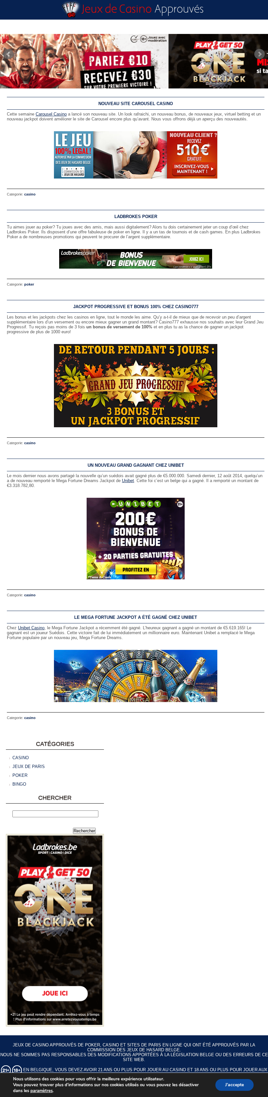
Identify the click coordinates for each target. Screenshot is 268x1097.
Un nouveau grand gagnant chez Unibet (136, 465)
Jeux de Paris (28, 766)
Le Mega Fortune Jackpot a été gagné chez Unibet (135, 617)
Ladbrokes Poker (135, 216)
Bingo (19, 784)
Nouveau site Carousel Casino (135, 103)
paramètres (41, 1091)
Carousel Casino (51, 114)
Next (259, 54)
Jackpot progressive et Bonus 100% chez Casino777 (135, 306)
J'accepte (234, 1085)
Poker (29, 284)
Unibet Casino (31, 627)
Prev (8, 54)
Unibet (128, 480)
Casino (30, 194)
